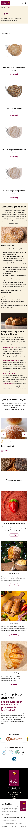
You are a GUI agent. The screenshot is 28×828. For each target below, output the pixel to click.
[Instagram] (15, 788)
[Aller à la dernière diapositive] (3, 739)
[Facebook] (9, 788)
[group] (14, 434)
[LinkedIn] (19, 788)
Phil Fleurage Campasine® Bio (14, 149)
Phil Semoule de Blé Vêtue (14, 67)
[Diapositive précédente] (3, 434)
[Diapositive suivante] (24, 434)
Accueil (3, 7)
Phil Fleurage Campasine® (14, 190)
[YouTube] (12, 788)
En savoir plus (14, 535)
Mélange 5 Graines (14, 108)
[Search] (23, 3)
